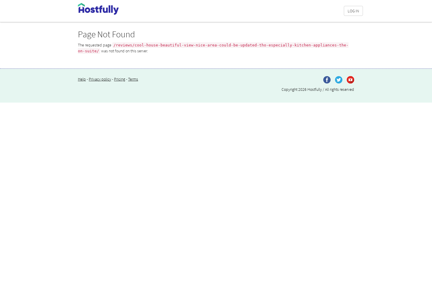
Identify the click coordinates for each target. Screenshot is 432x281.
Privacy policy (100, 79)
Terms (133, 79)
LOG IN (353, 11)
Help (82, 79)
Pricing (119, 79)
